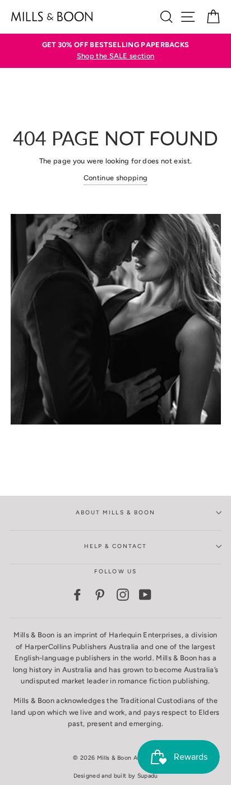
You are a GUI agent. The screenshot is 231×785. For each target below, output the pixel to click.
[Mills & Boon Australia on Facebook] (77, 594)
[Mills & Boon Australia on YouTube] (145, 594)
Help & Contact (115, 546)
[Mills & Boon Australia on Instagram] (123, 594)
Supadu (147, 775)
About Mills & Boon (115, 512)
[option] (115, 50)
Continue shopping (115, 178)
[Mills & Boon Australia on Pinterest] (100, 594)
